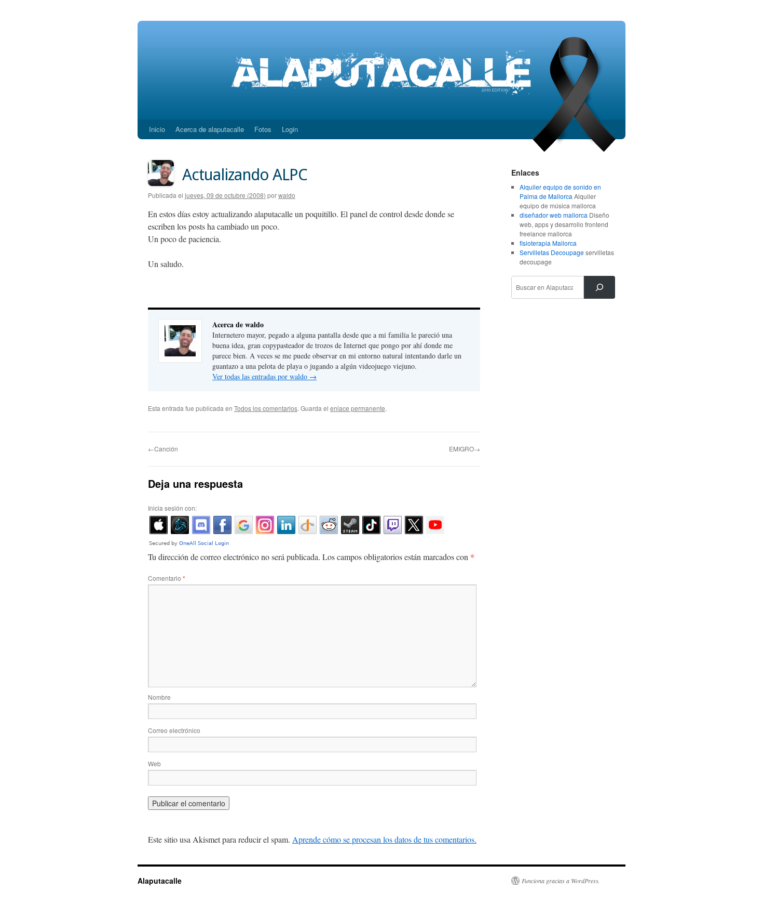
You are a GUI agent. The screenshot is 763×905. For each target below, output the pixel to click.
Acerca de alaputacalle (209, 129)
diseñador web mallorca (554, 214)
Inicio (157, 129)
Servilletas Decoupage (552, 252)
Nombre (159, 697)
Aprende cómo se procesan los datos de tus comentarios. (384, 839)
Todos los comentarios (265, 408)
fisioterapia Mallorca (548, 242)
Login (290, 129)
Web (154, 763)
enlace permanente (357, 408)
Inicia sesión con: (172, 507)
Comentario (166, 578)
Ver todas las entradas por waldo (264, 376)
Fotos (262, 129)
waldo (286, 195)
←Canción (163, 448)
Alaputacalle (160, 880)
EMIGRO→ (464, 448)
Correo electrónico (174, 730)
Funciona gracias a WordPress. (561, 880)
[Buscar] (599, 287)
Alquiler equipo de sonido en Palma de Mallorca (560, 191)
